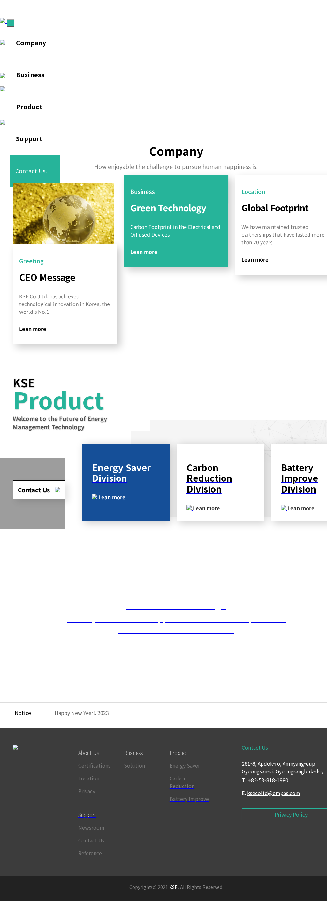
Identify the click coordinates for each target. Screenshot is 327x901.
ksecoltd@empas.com (273, 793)
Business (30, 74)
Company (31, 42)
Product (29, 106)
